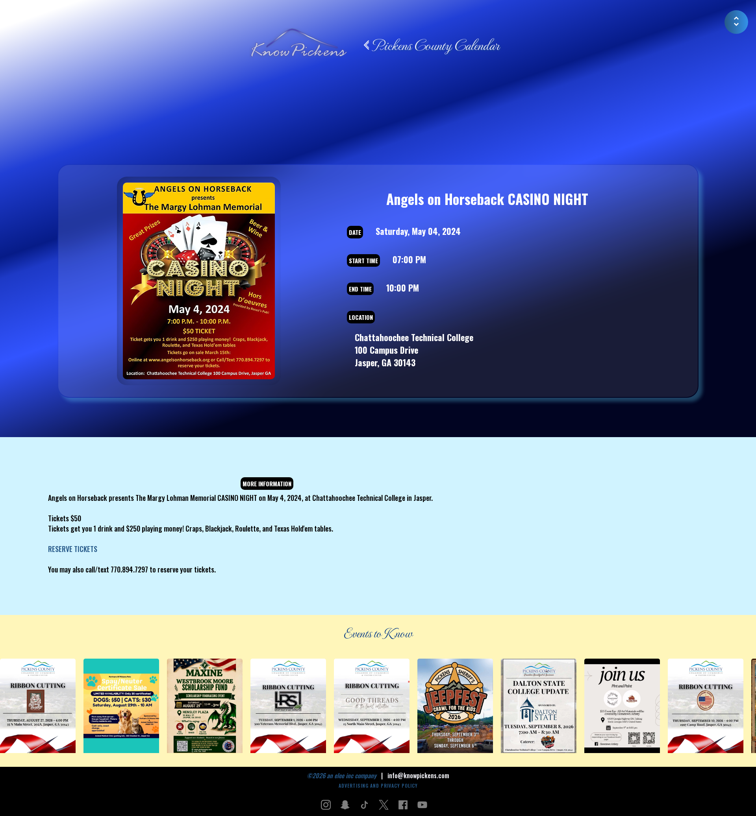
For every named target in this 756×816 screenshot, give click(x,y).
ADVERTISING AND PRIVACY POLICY (378, 785)
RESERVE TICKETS (72, 549)
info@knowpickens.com (418, 775)
